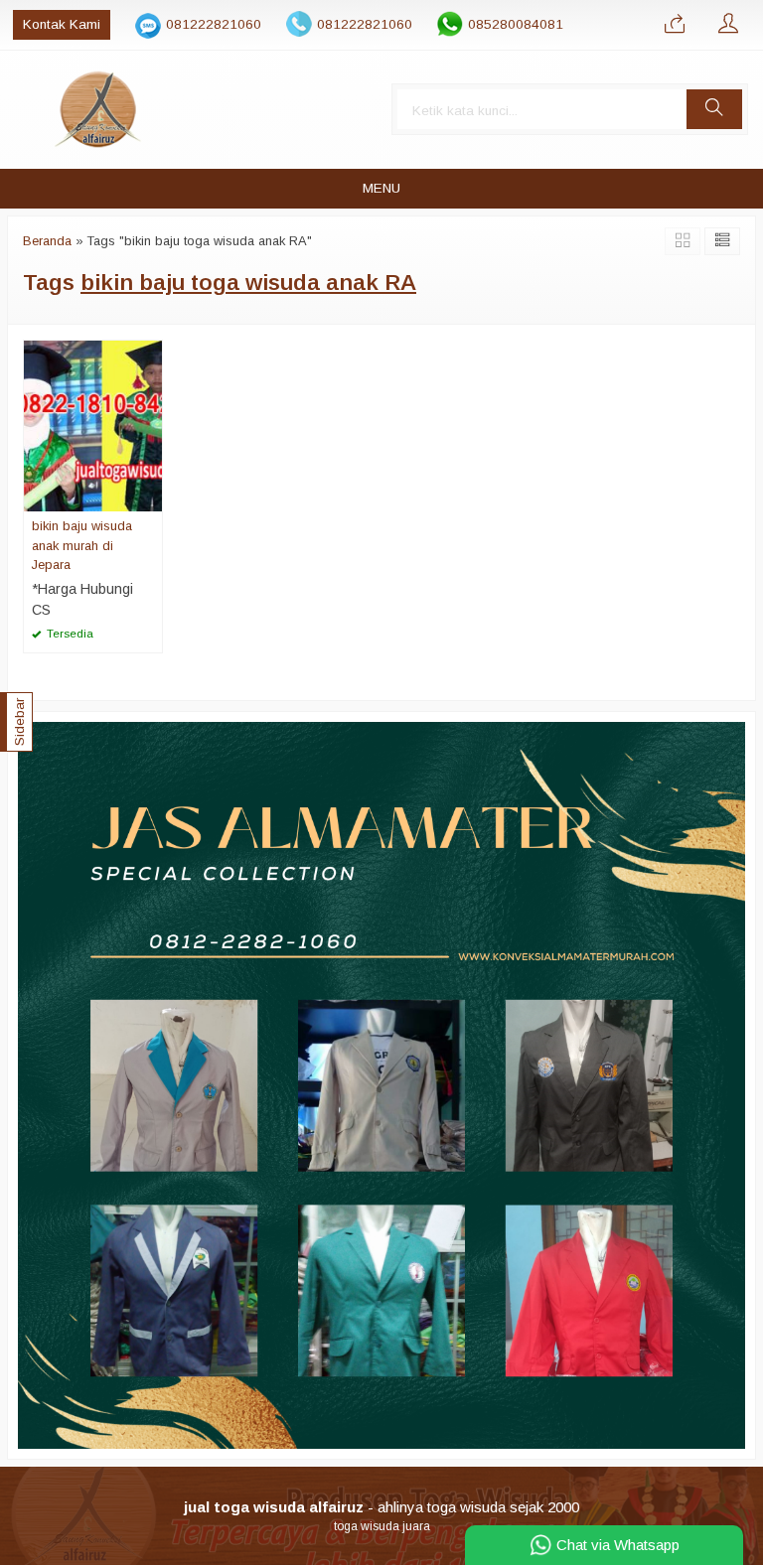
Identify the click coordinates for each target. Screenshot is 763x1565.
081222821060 (213, 24)
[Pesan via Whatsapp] (675, 25)
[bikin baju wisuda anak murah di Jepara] (93, 425)
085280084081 (515, 24)
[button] (714, 109)
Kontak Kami (61, 24)
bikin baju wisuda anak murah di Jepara (82, 544)
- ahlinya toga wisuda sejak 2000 (381, 1506)
